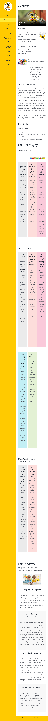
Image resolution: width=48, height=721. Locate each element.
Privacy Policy (36, 719)
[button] (8, 64)
